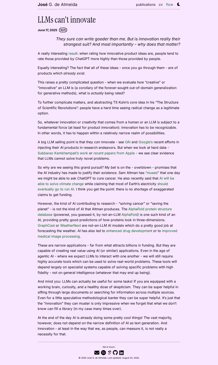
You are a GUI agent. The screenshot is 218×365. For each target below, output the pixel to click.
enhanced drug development (129, 230)
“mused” (152, 172)
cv (161, 4)
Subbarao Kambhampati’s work (63, 152)
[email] (96, 352)
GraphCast (46, 225)
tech (63, 29)
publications (145, 4)
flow (169, 4)
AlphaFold (130, 214)
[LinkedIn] (121, 352)
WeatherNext (70, 225)
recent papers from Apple (114, 152)
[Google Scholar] (109, 352)
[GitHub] (115, 352)
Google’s (146, 141)
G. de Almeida (57, 4)
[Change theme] (177, 3)
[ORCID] (103, 352)
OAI (128, 141)
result (73, 53)
